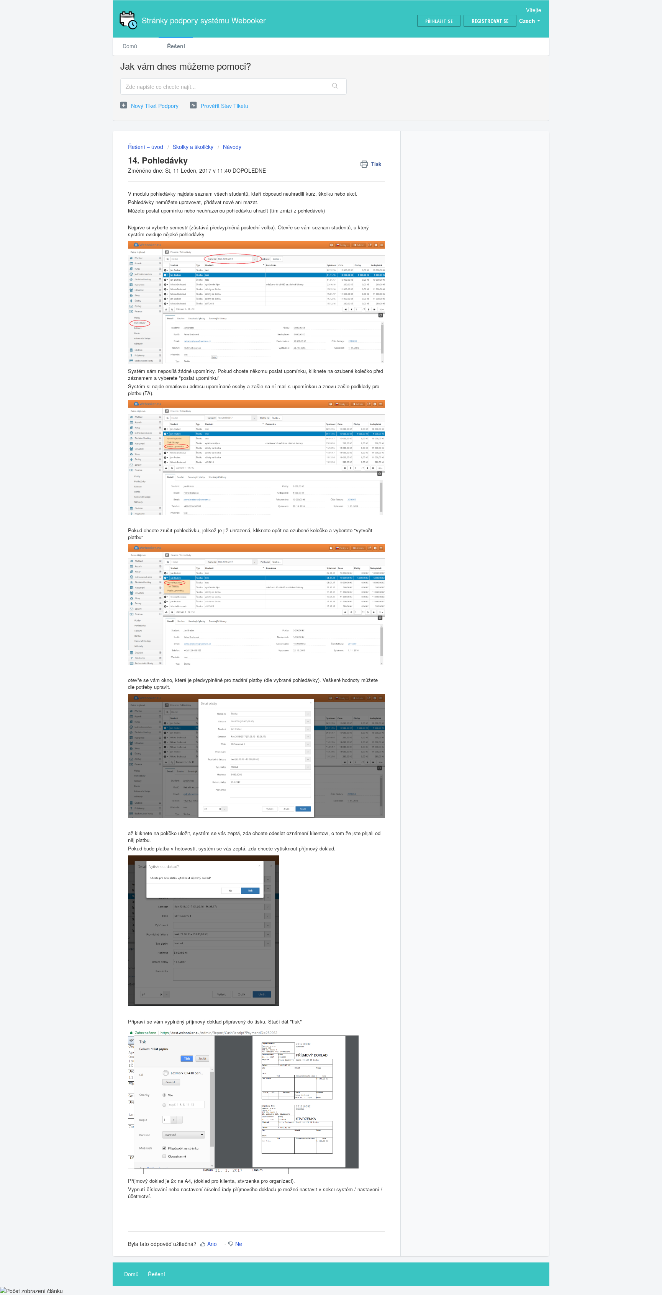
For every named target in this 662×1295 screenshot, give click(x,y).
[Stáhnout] (317, 564)
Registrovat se (490, 21)
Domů (130, 46)
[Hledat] (335, 86)
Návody (232, 146)
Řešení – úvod (146, 146)
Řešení (176, 46)
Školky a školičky (193, 146)
